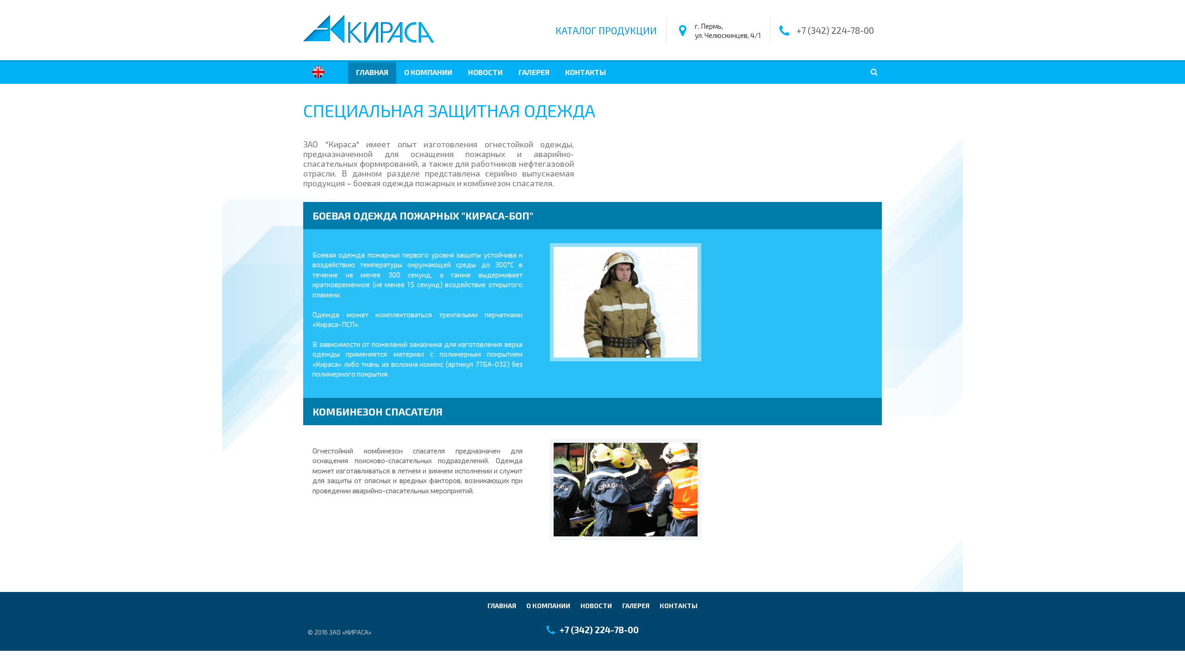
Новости (485, 72)
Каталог (606, 30)
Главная (372, 72)
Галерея (533, 72)
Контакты (585, 72)
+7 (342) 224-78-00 (835, 30)
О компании (428, 72)
